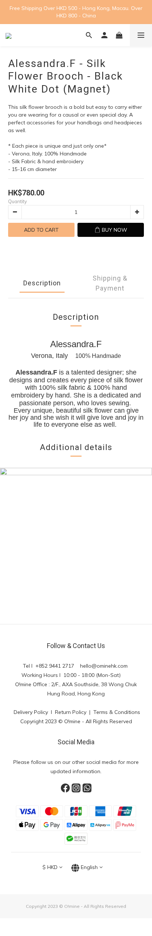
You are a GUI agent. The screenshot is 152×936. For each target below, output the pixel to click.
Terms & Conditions (116, 712)
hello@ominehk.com (104, 665)
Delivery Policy (30, 712)
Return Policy (71, 712)
